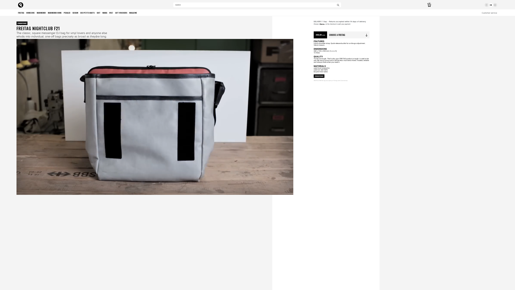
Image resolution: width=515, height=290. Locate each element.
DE (495, 5)
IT (486, 5)
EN (491, 5)
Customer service (489, 13)
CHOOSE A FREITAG (348, 35)
